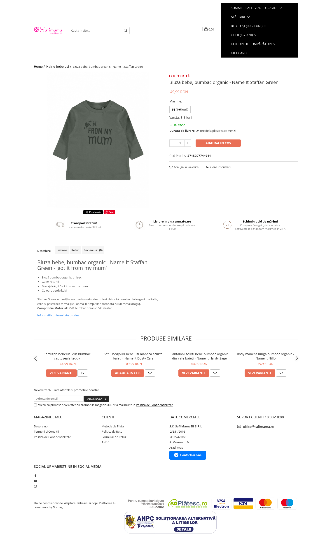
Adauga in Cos (218, 143)
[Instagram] (35, 486)
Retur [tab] (75, 250)
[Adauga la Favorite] (82, 373)
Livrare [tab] (62, 250)
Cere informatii (220, 167)
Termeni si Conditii (46, 431)
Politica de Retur (113, 431)
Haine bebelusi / (59, 66)
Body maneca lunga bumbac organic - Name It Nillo (265, 356)
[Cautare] (126, 30)
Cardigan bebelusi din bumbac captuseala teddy (67, 356)
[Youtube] (35, 481)
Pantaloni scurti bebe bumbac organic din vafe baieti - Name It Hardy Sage (199, 356)
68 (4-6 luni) (180, 109)
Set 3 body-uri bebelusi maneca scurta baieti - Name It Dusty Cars (133, 356)
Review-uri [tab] (93, 250)
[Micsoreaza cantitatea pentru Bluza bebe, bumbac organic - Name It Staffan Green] (172, 143)
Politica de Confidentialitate (154, 405)
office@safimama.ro (258, 426)
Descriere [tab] (44, 251)
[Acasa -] (48, 30)
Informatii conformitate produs (58, 315)
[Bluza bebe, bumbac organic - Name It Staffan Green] (98, 140)
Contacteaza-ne (190, 455)
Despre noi (41, 426)
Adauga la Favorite (186, 167)
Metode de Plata (113, 426)
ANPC (105, 442)
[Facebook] (35, 476)
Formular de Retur (114, 437)
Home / (40, 66)
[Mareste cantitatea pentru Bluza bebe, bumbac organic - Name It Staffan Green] (187, 143)
